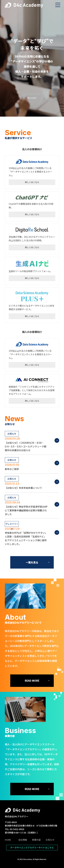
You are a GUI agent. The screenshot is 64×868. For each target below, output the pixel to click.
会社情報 (22, 839)
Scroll (32, 97)
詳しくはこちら (32, 182)
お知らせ (50, 839)
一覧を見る (32, 562)
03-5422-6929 (17, 829)
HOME (8, 839)
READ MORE (32, 680)
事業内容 (36, 839)
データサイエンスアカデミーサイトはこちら (32, 847)
